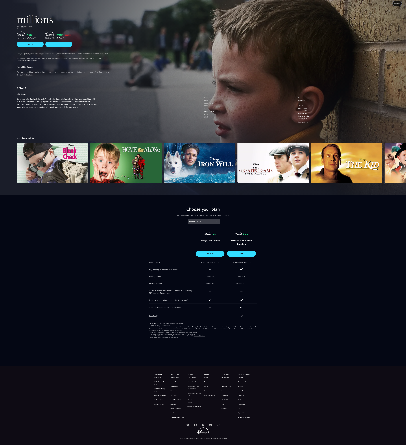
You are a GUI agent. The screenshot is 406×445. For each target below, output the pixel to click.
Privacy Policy (157, 377)
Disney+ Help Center (199, 336)
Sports (222, 391)
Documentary (224, 399)
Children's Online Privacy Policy (160, 383)
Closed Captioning (176, 408)
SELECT (30, 44)
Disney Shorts (224, 395)
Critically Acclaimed (226, 386)
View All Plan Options (25, 67)
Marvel (206, 386)
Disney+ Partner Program (177, 417)
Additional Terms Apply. (31, 60)
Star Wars (206, 391)
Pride (222, 404)
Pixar (205, 382)
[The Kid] (347, 163)
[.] (188, 425)
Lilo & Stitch (241, 395)
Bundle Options (191, 377)
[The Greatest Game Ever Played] (273, 163)
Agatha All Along (243, 413)
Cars (239, 408)
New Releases (174, 386)
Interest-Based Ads (159, 404)
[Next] (402, 162)
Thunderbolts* (242, 404)
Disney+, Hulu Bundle (193, 382)
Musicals (223, 382)
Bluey (239, 399)
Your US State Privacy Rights (159, 390)
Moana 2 (240, 391)
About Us (173, 404)
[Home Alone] (126, 163)
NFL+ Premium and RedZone (192, 401)
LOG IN (397, 3)
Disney (206, 377)
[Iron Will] (199, 163)
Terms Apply (153, 323)
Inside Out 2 (241, 386)
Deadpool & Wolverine (244, 382)
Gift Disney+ (174, 413)
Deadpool (240, 377)
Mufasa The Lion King (244, 417)
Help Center (174, 395)
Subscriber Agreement (160, 395)
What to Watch (175, 391)
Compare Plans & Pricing (194, 406)
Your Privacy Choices (159, 400)
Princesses (224, 408)
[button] (178, 374)
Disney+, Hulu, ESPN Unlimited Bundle (193, 387)
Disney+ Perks (174, 382)
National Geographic (209, 395)
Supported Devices (176, 399)
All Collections (225, 377)
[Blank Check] (52, 163)
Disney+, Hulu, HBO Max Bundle (194, 394)
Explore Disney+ (175, 377)
